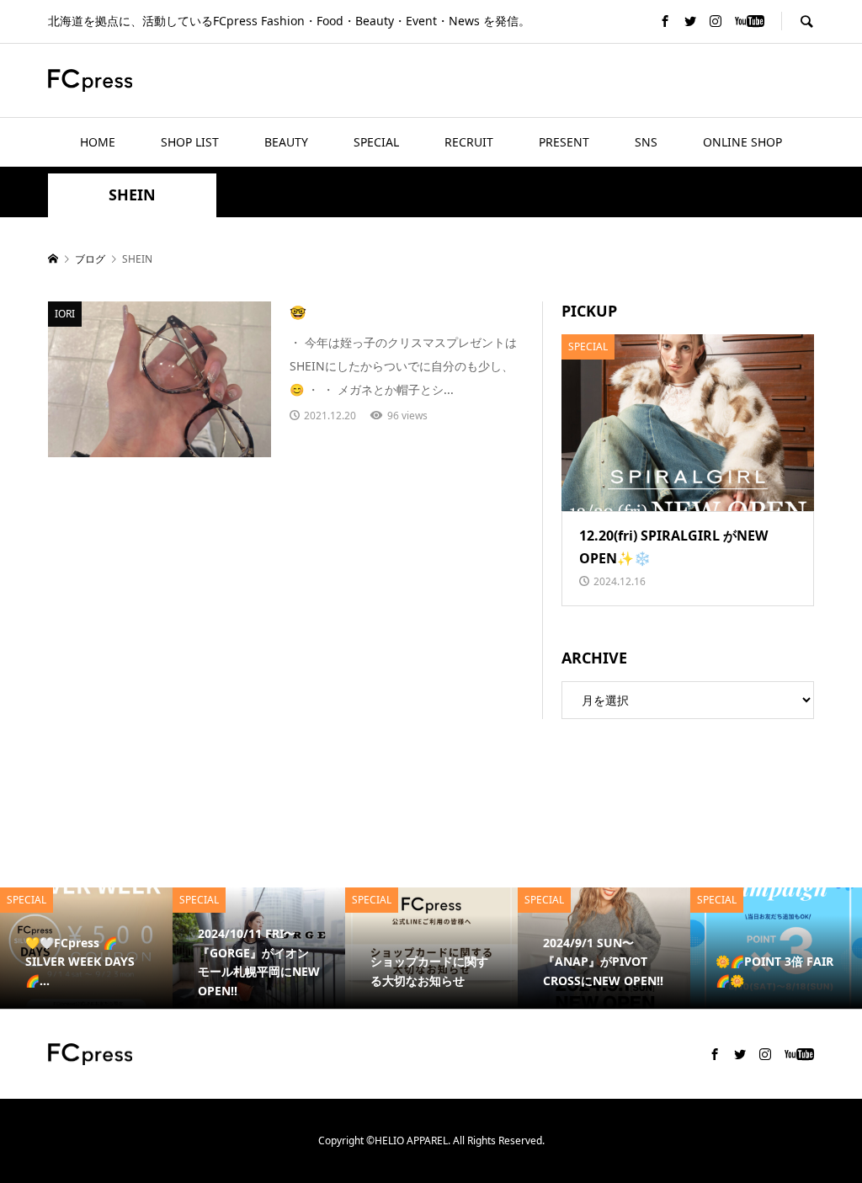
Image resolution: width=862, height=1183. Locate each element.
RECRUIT (468, 142)
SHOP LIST (190, 142)
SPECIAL (376, 142)
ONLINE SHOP (742, 142)
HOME (97, 142)
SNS (646, 142)
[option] (86, 948)
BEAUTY (286, 142)
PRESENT (564, 142)
